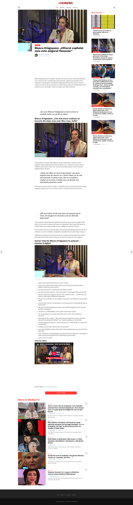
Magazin (68, 7)
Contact (75, 7)
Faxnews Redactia (44, 54)
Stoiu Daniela (97, 61)
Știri (57, 7)
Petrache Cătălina (53, 476)
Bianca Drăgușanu (47, 386)
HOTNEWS (55, 386)
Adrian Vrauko (52, 413)
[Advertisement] (61, 68)
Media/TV (62, 7)
